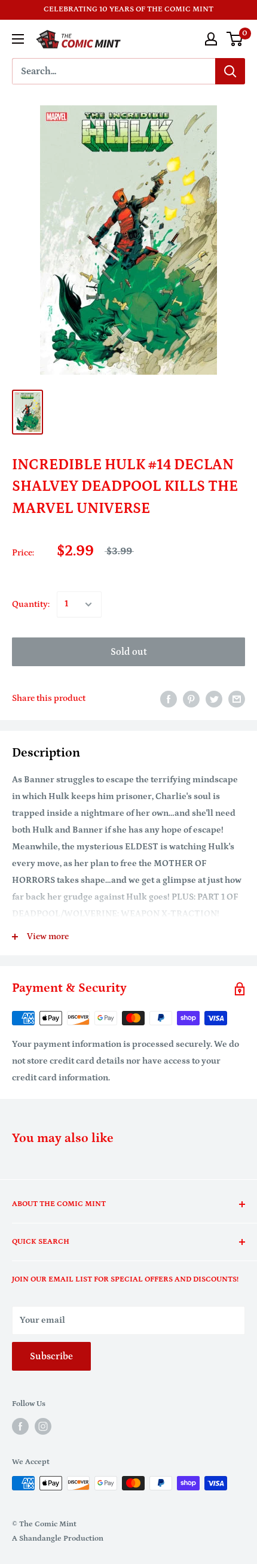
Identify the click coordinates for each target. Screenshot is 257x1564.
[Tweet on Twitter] (214, 698)
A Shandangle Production (57, 1538)
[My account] (211, 38)
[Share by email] (236, 698)
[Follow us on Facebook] (20, 1426)
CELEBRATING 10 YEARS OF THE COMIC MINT (128, 9)
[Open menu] (18, 39)
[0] (235, 39)
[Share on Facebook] (168, 698)
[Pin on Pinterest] (191, 698)
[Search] (230, 71)
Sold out (129, 651)
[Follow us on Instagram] (43, 1426)
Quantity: (31, 604)
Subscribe (51, 1356)
